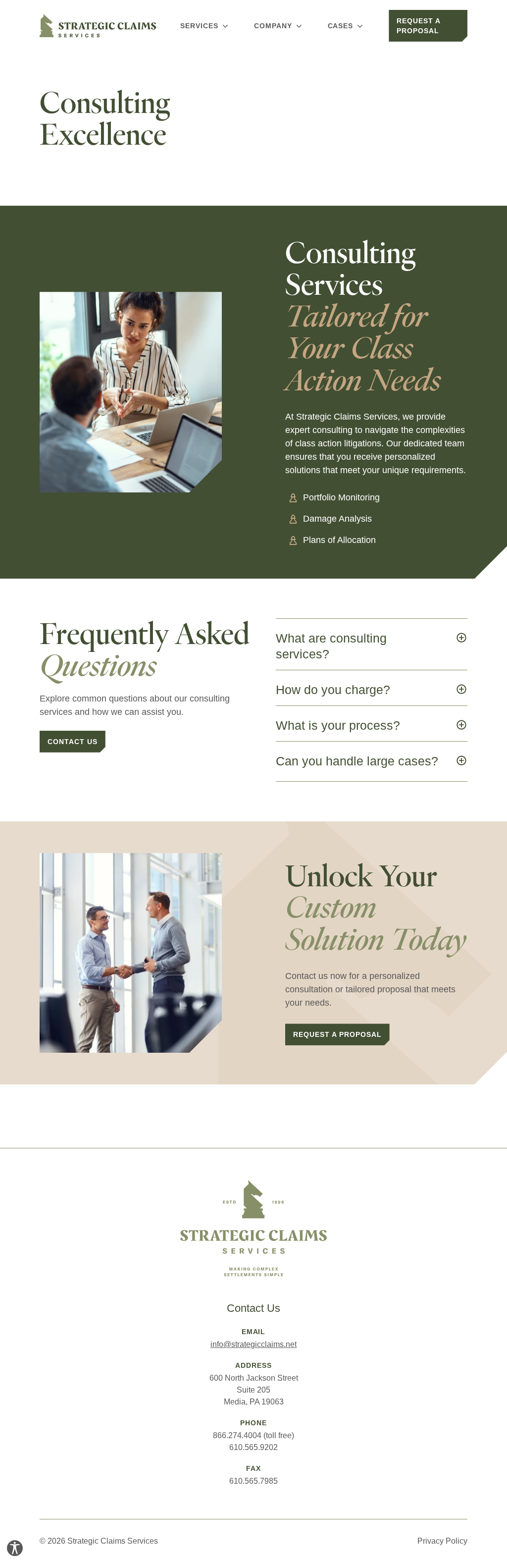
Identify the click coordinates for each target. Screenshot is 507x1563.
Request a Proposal (419, 26)
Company (273, 26)
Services (199, 26)
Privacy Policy (442, 1541)
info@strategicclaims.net (253, 1344)
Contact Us (73, 742)
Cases (341, 26)
